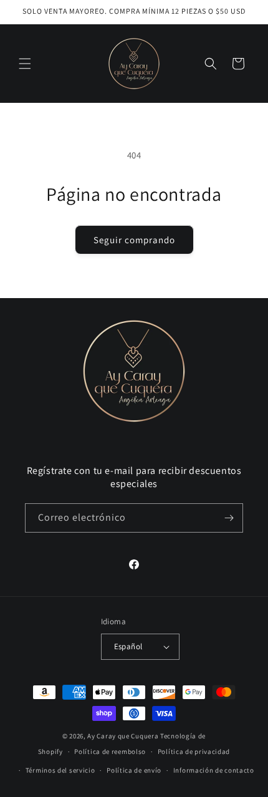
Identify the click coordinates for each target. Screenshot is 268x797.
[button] (25, 63)
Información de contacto (213, 770)
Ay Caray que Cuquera (123, 736)
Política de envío (134, 770)
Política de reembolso (110, 751)
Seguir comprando (134, 240)
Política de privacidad (194, 751)
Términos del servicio (60, 770)
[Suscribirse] (228, 518)
